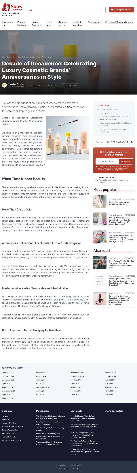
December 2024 (8, 380)
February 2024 (8, 376)
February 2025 (77, 380)
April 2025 (6, 384)
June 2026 (75, 394)
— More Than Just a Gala (108, 113)
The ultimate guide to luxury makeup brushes (50, 429)
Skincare (5, 419)
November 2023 (42, 373)
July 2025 (109, 384)
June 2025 (75, 384)
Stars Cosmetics (9, 57)
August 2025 (7, 387)
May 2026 (40, 394)
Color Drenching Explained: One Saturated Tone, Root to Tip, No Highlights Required (82, 435)
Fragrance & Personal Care (12, 426)
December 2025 (8, 391)
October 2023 (7, 373)
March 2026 (109, 391)
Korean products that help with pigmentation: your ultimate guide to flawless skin (50, 436)
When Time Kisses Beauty (107, 109)
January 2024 (110, 373)
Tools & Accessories (10, 430)
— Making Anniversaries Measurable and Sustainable (115, 124)
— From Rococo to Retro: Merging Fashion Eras (112, 130)
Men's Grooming (8, 433)
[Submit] (31, 10)
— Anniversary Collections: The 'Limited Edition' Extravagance (115, 118)
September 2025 (43, 387)
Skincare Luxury (62, 24)
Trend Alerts (49, 24)
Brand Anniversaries (45, 57)
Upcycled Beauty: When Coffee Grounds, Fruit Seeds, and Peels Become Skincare (83, 418)
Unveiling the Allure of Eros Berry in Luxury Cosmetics (49, 423)
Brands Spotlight (36, 24)
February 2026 (77, 391)
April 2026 (6, 394)
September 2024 (77, 376)
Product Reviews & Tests (120, 22)
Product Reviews (21, 24)
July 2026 (109, 394)
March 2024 (41, 376)
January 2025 (42, 380)
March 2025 (109, 380)
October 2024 (110, 376)
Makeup (5, 416)
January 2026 (42, 391)
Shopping (95, 22)
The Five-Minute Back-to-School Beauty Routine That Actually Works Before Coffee (84, 443)
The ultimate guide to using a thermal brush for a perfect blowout (50, 417)
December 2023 (77, 373)
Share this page (71, 85)
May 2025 (40, 384)
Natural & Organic (9, 437)
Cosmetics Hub (7, 24)
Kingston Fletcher (16, 84)
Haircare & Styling (9, 423)
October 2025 (76, 387)
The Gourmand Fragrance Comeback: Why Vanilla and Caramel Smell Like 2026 (85, 426)
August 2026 (7, 398)
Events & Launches (77, 24)
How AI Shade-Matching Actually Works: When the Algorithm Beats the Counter (85, 451)
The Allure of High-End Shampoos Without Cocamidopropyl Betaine (49, 443)
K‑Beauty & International (11, 440)
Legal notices (61, 465)
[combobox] (67, 10)
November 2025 (111, 387)
